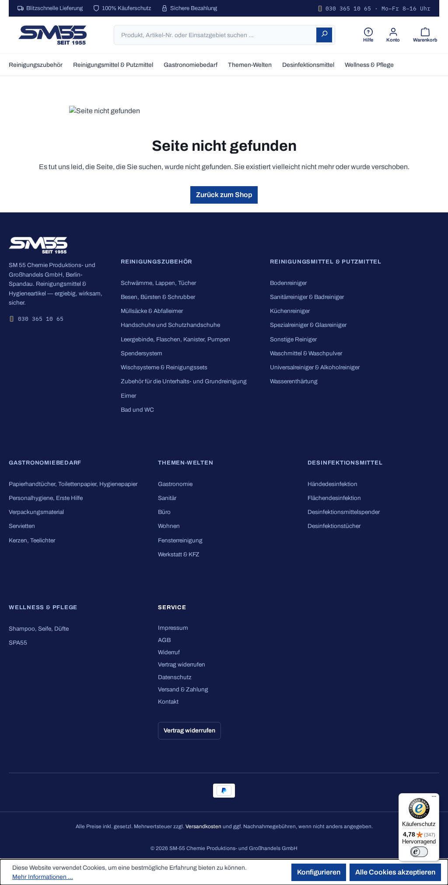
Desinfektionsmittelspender (344, 512)
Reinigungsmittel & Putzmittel (326, 262)
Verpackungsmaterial (36, 512)
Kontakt (168, 701)
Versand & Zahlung (183, 689)
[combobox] (215, 35)
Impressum (173, 628)
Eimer (128, 395)
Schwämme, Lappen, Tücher (158, 283)
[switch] (419, 852)
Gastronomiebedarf (45, 463)
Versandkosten (203, 826)
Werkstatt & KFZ (179, 554)
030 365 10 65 (40, 319)
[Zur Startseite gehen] (52, 35)
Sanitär (167, 498)
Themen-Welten (185, 463)
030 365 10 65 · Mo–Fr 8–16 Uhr (378, 8)
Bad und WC (137, 409)
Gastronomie (175, 484)
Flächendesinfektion (334, 498)
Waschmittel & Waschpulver (306, 353)
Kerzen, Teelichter (32, 540)
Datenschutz (175, 677)
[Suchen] (324, 35)
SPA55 (18, 642)
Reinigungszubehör (156, 262)
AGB (164, 640)
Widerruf (169, 652)
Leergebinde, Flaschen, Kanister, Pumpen (175, 339)
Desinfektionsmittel (345, 463)
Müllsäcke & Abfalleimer (152, 311)
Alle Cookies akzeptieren (395, 872)
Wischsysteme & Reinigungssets (164, 367)
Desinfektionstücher (334, 526)
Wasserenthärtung (294, 381)
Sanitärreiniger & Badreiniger (307, 297)
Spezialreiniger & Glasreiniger (308, 325)
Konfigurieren (318, 872)
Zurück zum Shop (224, 194)
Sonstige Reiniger (293, 339)
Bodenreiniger (288, 283)
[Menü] (434, 798)
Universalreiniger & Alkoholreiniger (315, 367)
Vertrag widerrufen (181, 664)
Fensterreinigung (180, 540)
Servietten (22, 526)
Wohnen (169, 526)
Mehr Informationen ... (42, 877)
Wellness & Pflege (43, 607)
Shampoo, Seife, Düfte (39, 628)
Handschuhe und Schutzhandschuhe (170, 325)
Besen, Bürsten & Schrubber (158, 297)
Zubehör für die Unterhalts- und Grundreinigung (184, 381)
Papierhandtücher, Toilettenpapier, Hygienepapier (73, 484)
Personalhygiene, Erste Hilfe (46, 498)
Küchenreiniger (290, 311)
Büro (164, 512)
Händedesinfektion (332, 484)
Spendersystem (141, 353)
